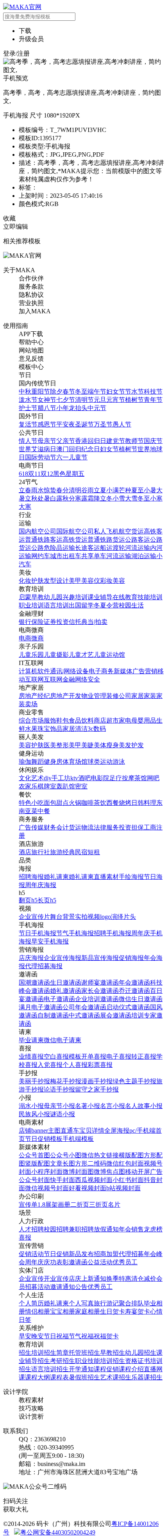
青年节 (153, 399)
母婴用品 (143, 720)
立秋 (31, 498)
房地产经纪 (34, 695)
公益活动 (100, 1262)
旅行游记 (106, 1303)
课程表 (59, 1377)
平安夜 (65, 424)
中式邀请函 (84, 1015)
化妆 (25, 580)
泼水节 (28, 399)
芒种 (125, 490)
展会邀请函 (115, 1015)
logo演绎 (111, 916)
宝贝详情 (91, 1130)
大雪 (131, 498)
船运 (106, 547)
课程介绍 (131, 1369)
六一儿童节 (72, 457)
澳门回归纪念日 (78, 449)
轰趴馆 (65, 786)
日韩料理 (143, 802)
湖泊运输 (143, 556)
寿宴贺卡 (137, 1311)
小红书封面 (128, 1180)
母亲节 (47, 440)
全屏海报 (116, 1130)
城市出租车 (65, 556)
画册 (64, 1204)
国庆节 (153, 440)
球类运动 (100, 761)
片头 (129, 916)
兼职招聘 (81, 1229)
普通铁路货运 (106, 539)
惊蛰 (50, 490)
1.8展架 (48, 1204)
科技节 (153, 391)
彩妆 (106, 580)
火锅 (75, 802)
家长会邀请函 (100, 990)
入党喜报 (50, 1064)
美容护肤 (31, 745)
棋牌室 (47, 786)
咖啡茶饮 (93, 802)
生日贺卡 (112, 1311)
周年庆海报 (40, 885)
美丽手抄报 (34, 1081)
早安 (25, 1336)
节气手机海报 (75, 933)
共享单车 (93, 556)
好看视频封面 (87, 1188)
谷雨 (87, 490)
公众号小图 (65, 1155)
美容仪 (90, 580)
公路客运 (137, 539)
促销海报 (131, 957)
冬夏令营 (106, 605)
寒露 (81, 498)
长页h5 (47, 900)
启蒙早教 (31, 597)
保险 (37, 621)
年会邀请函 (134, 982)
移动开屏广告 (144, 1171)
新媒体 (123, 671)
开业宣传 (56, 1278)
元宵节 (115, 399)
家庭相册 (87, 1311)
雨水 (37, 490)
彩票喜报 (100, 1064)
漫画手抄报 (97, 1081)
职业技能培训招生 (100, 1360)
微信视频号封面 (47, 1188)
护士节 (28, 408)
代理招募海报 (44, 966)
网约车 (40, 556)
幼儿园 (53, 597)
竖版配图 (37, 1163)
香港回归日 (90, 440)
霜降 (94, 498)
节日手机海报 (37, 933)
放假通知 (106, 1229)
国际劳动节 (40, 457)
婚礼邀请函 (65, 990)
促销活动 (31, 1254)
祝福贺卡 (106, 1336)
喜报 (25, 1237)
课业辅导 (100, 597)
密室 (81, 786)
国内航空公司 (37, 531)
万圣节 (103, 424)
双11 (34, 473)
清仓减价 (143, 1278)
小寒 (156, 498)
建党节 (115, 440)
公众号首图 (34, 1155)
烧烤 (125, 802)
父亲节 (65, 440)
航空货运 (131, 531)
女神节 (47, 399)
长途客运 (87, 547)
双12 (47, 473)
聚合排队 (131, 1303)
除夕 (56, 391)
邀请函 (78, 1262)
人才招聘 (31, 1229)
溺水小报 (31, 1106)
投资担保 (131, 827)
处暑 (44, 498)
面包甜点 (56, 802)
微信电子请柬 (62, 1040)
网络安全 (87, 679)
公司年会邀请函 (84, 1007)
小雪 (119, 498)
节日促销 (56, 1254)
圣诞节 (84, 424)
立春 (25, 490)
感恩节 (47, 424)
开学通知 (81, 1369)
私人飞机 (106, 531)
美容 (119, 580)
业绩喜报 (31, 1056)
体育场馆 (75, 761)
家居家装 (143, 695)
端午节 (97, 391)
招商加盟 (106, 1254)
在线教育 (125, 597)
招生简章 (56, 1352)
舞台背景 (62, 916)
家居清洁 (75, 728)
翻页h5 (28, 900)
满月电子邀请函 (41, 1007)
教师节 (134, 440)
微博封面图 (78, 1171)
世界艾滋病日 (37, 449)
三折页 (98, 1204)
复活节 (28, 424)
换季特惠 (118, 1278)
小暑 (150, 490)
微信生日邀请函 (141, 999)
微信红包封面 (125, 1163)
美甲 (75, 580)
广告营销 (144, 671)
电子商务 (101, 671)
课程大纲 (37, 1377)
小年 (62, 408)
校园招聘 (56, 1229)
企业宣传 (31, 1278)
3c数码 (97, 728)
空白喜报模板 (62, 1056)
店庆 (75, 1278)
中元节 (97, 408)
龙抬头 (78, 408)
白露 (56, 498)
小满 (112, 490)
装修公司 (118, 695)
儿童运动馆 (109, 654)
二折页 (79, 1204)
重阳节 (40, 391)
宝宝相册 (62, 1311)
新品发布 (81, 1254)
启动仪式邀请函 (128, 1007)
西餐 (112, 802)
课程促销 (106, 1369)
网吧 (153, 778)
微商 (37, 638)
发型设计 (56, 580)
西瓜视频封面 (94, 1180)
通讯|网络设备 (69, 671)
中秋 (25, 391)
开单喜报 (93, 1056)
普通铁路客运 (44, 539)
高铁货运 (75, 539)
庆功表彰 (56, 1262)
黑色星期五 (68, 473)
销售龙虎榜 (147, 1229)
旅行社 (40, 852)
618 (23, 473)
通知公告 (75, 1286)
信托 (75, 621)
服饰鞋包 (56, 720)
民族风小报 (34, 1114)
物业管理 (93, 695)
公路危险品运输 (53, 547)
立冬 (106, 498)
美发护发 (131, 745)
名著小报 (87, 1106)
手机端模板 (78, 1138)
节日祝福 (56, 1336)
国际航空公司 (75, 531)
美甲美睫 (81, 745)
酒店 (25, 852)
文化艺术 (31, 778)
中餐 (44, 811)
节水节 (134, 391)
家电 (125, 720)
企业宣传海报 (62, 957)
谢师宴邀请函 (100, 982)
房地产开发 (65, 695)
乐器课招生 (147, 1377)
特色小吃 (31, 802)
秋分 (69, 498)
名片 (114, 1204)
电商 (25, 638)
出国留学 (81, 605)
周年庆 (34, 1262)
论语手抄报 (59, 1089)
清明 (75, 490)
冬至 (81, 391)
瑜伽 (25, 761)
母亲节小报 (59, 1106)
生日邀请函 (65, 982)
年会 (125, 1229)
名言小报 (112, 1106)
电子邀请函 (59, 999)
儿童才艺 (81, 654)
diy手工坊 (57, 778)
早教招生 (112, 1352)
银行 (25, 621)
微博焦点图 (109, 1171)
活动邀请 (50, 1286)
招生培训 (31, 1352)
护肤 (37, 580)
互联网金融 (59, 679)
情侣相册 (37, 1311)
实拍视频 (87, 916)
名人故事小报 (144, 1106)
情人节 (28, 440)
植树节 (134, 399)
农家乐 (28, 786)
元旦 (100, 399)
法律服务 (106, 827)
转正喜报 (143, 1056)
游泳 (119, 761)
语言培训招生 (50, 1369)
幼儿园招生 (140, 1352)
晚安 (37, 1336)
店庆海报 (31, 957)
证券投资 (56, 621)
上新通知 (93, 1278)
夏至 (137, 490)
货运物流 (81, 827)
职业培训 (31, 605)
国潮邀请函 (34, 982)
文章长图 (62, 1163)
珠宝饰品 (50, 728)
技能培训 (150, 597)
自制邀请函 (53, 1015)
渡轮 (119, 547)
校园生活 (131, 605)
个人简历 (31, 1303)
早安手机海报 (50, 941)
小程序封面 (47, 1171)
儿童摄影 (56, 654)
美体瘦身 (106, 745)
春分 (62, 490)
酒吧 (84, 778)
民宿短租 (87, 852)
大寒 (25, 506)
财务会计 (56, 827)
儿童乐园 (31, 654)
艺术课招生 (115, 1377)
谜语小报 (62, 1114)
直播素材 (106, 876)
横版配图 (131, 1155)
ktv (74, 778)
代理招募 (131, 1254)
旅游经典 (62, 852)
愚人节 (122, 424)
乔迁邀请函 (134, 990)
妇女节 (115, 391)
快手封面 (62, 1180)
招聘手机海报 (112, 933)
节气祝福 (81, 1336)
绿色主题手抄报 (134, 1081)
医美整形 (56, 745)
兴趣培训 (75, 597)
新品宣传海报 (100, 957)
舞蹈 (37, 761)
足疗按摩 (121, 778)
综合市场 (31, 720)
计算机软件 (34, 671)
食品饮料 (81, 720)
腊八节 (47, 408)
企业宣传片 (34, 916)
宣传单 (28, 1204)
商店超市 (106, 720)
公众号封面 (34, 1180)
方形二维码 (90, 1163)
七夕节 (65, 399)
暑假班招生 (84, 1377)
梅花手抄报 (65, 1081)
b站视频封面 (123, 1188)
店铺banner (33, 1130)
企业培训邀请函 (97, 999)
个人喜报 (75, 1064)
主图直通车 (63, 1130)
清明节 (84, 399)
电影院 (100, 778)
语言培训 (56, 605)
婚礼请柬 (56, 876)
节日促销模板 (44, 1138)
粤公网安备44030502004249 (57, 1532)
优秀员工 (125, 1262)
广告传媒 (31, 827)
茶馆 (140, 778)
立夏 (100, 490)
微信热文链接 (100, 1155)
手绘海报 (131, 876)
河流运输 (137, 547)
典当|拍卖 (94, 621)
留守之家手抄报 (97, 1089)
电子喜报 (118, 1056)
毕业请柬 (31, 1040)
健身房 (53, 761)
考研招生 (62, 1360)
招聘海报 (31, 876)
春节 (69, 391)
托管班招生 (84, 1352)
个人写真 (81, 1303)
